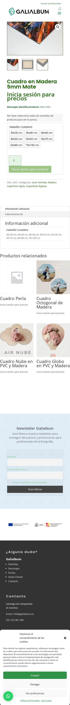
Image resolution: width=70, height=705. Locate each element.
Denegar (35, 684)
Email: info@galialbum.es (20, 613)
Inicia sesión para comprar (30, 169)
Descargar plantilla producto (23, 106)
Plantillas (13, 564)
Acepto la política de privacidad (29, 482)
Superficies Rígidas (36, 186)
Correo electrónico (17, 469)
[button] (65, 638)
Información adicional (17, 208)
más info (45, 106)
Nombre (11, 456)
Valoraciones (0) (14, 214)
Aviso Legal (46, 700)
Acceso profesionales (51, 3)
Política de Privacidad (30, 700)
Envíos (11, 572)
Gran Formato (39, 182)
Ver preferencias (35, 693)
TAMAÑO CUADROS (20, 127)
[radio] (16, 132)
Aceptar (35, 675)
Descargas (14, 568)
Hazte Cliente (15, 576)
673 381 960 (17, 620)
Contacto (13, 581)
